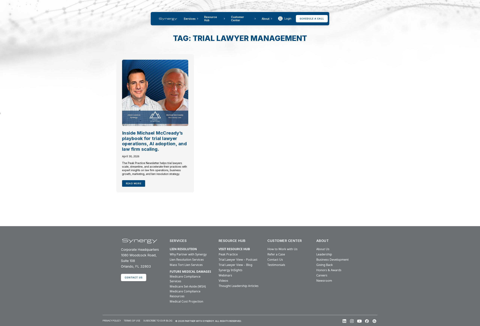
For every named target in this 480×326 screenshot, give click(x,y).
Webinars (225, 275)
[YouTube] (359, 321)
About (265, 18)
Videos (223, 281)
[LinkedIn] (344, 321)
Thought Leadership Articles (239, 286)
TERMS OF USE (132, 320)
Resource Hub (210, 18)
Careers (321, 275)
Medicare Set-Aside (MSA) (188, 286)
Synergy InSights (230, 270)
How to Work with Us (282, 249)
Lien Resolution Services (187, 259)
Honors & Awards (328, 270)
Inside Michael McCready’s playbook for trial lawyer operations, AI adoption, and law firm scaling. (154, 141)
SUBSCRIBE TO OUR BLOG (157, 320)
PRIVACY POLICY (112, 320)
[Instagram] (352, 321)
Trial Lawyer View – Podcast (238, 259)
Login (287, 18)
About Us (322, 249)
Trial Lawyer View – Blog (235, 265)
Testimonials (276, 265)
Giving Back (324, 265)
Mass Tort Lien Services (186, 265)
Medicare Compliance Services (185, 278)
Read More (133, 183)
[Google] (374, 321)
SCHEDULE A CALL (312, 18)
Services (190, 18)
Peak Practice (228, 254)
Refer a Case (276, 254)
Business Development (332, 259)
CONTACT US (133, 277)
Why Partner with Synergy (188, 254)
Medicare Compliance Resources (185, 293)
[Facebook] (367, 321)
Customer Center (237, 18)
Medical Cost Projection (186, 301)
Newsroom (324, 281)
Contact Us (275, 259)
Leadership (324, 254)
